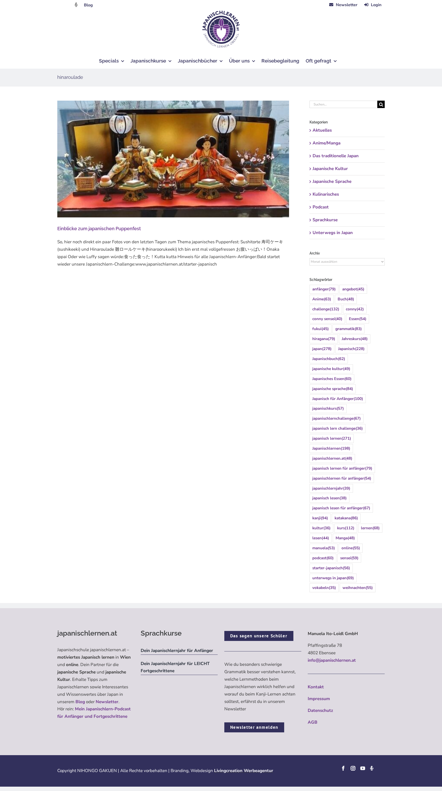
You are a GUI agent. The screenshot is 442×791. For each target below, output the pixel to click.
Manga (345, 538)
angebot (353, 289)
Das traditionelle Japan (336, 156)
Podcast (321, 207)
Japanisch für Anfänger (337, 398)
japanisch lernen (331, 438)
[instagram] (353, 768)
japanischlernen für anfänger (341, 478)
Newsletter (107, 702)
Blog (88, 5)
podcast (323, 558)
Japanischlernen (331, 448)
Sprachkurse (325, 220)
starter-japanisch (331, 568)
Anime (321, 299)
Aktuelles (322, 130)
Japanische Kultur (330, 169)
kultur (321, 528)
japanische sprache (332, 388)
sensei (349, 558)
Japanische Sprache (332, 181)
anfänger (324, 289)
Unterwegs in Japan (333, 233)
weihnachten (357, 587)
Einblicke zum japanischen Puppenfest (99, 228)
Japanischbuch (328, 358)
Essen (357, 318)
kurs (345, 528)
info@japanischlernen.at (332, 660)
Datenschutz (320, 710)
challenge (325, 309)
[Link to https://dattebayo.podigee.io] (76, 5)
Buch (346, 299)
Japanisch (351, 348)
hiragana (323, 338)
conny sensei (327, 318)
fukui (320, 328)
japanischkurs (328, 408)
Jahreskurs (355, 338)
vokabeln (324, 587)
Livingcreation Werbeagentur (243, 771)
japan (322, 348)
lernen (370, 528)
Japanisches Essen (331, 378)
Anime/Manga (326, 143)
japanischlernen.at (332, 458)
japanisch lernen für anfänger (342, 468)
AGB (312, 722)
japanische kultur (331, 368)
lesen (320, 538)
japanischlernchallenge (336, 418)
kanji (320, 518)
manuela (323, 548)
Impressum (319, 699)
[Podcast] (371, 768)
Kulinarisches (326, 194)
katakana (346, 518)
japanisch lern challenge (337, 428)
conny (355, 309)
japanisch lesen (329, 498)
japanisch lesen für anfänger (341, 508)
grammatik (348, 328)
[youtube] (362, 768)
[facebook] (343, 768)
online (350, 548)
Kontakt (316, 687)
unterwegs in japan (333, 578)
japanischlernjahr (331, 488)
